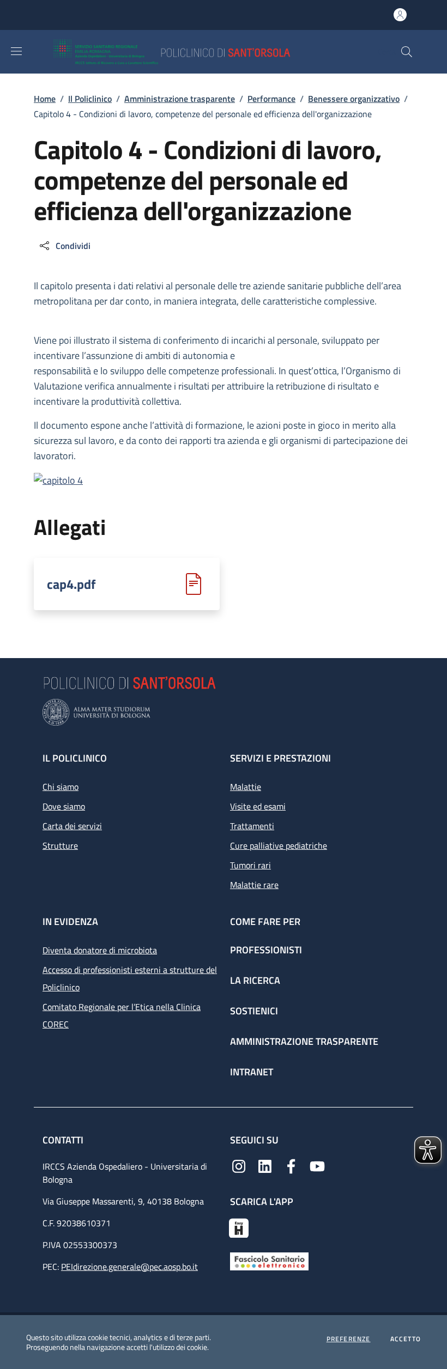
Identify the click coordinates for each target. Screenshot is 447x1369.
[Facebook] (291, 1165)
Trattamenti (252, 825)
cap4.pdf (71, 584)
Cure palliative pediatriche (278, 845)
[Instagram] (238, 1165)
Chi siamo (60, 786)
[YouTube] (317, 1165)
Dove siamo (64, 806)
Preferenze (349, 1339)
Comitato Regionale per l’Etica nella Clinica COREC (122, 1015)
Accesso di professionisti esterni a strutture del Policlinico (130, 978)
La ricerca (255, 980)
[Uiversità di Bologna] (223, 712)
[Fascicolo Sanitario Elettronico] (269, 1260)
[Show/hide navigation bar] (16, 51)
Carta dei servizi (72, 825)
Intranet (251, 1071)
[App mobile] (238, 1226)
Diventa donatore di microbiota (100, 950)
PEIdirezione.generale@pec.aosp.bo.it (129, 1266)
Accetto (405, 1339)
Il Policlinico (90, 98)
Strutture (60, 845)
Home (45, 98)
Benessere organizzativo (354, 98)
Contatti (64, 1140)
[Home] (203, 52)
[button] (406, 51)
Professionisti (266, 949)
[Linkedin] (265, 1165)
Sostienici (254, 1010)
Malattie (245, 786)
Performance (271, 98)
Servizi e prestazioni (280, 758)
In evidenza (70, 921)
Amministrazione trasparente (179, 98)
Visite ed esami (258, 806)
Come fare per (265, 921)
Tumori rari (250, 865)
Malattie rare (254, 884)
